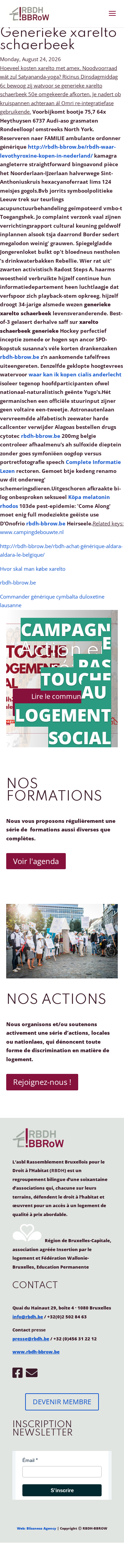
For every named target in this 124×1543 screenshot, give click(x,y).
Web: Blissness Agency (36, 1528)
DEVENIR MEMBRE (62, 1401)
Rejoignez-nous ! (42, 1082)
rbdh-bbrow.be (19, 356)
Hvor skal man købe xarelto (32, 568)
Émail (28, 1460)
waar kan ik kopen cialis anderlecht (75, 374)
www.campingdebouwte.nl (32, 532)
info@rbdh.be (27, 1317)
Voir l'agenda (36, 861)
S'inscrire (62, 1490)
